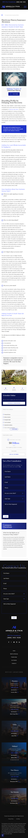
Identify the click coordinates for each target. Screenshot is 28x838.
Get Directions (14, 689)
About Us (5, 389)
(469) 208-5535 (14, 731)
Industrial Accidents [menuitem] (8, 425)
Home (14, 650)
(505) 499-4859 (14, 776)
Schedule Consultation (14, 403)
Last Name (7, 477)
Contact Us (14, 663)
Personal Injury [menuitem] (7, 414)
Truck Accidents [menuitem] (7, 422)
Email (6, 482)
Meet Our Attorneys (14, 654)
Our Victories (14, 660)
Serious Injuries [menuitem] (7, 417)
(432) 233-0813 (14, 753)
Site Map (18, 818)
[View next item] (23, 526)
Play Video (15, 93)
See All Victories (14, 454)
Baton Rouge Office (14, 713)
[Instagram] (16, 642)
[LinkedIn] (19, 642)
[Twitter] (11, 642)
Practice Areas (14, 657)
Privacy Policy (10, 818)
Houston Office (14, 692)
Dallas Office (13, 735)
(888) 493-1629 (21, 1)
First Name (8, 471)
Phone (6, 488)
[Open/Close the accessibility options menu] (2, 835)
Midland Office (14, 757)
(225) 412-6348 (14, 709)
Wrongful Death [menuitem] (7, 419)
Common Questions (14, 389)
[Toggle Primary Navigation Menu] (25, 7)
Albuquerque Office (14, 781)
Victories (22, 389)
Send (5, 516)
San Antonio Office (14, 803)
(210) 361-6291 (14, 798)
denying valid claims (13, 109)
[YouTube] (14, 642)
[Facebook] (9, 642)
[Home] (10, 7)
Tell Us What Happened (11, 504)
